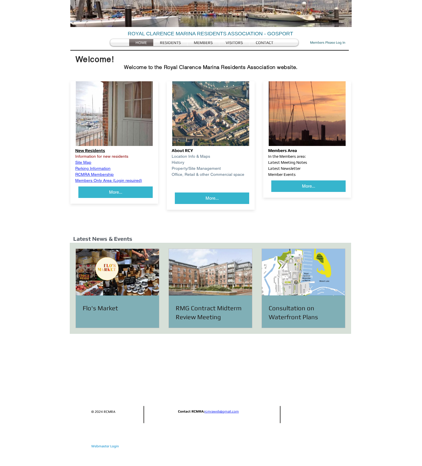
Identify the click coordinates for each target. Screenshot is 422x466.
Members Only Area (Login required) (108, 180)
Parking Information (93, 168)
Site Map (83, 162)
